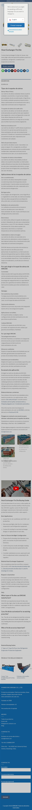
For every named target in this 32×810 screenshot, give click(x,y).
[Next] (30, 46)
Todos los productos (7, 719)
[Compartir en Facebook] (6, 70)
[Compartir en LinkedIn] (21, 70)
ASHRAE (21, 410)
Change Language (16, 25)
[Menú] (2, 5)
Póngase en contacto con (8, 723)
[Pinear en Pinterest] (15, 70)
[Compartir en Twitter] (9, 70)
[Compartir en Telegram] (27, 70)
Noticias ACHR (13, 412)
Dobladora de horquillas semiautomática (13, 401)
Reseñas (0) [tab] (4, 84)
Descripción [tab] (5, 81)
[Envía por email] (12, 70)
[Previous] (1, 672)
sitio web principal (11, 399)
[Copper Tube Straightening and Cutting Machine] (8, 668)
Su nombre (4, 767)
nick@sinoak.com (6, 431)
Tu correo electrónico (7, 774)
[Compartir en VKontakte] (18, 70)
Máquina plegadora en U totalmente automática (15, 404)
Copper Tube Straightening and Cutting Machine (7, 678)
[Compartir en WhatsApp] (2, 70)
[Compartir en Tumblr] (24, 70)
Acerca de (4, 721)
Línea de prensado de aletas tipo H (13, 568)
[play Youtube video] (16, 488)
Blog (2, 725)
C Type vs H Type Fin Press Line (10, 648)
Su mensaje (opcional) (7, 781)
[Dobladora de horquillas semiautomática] (24, 668)
